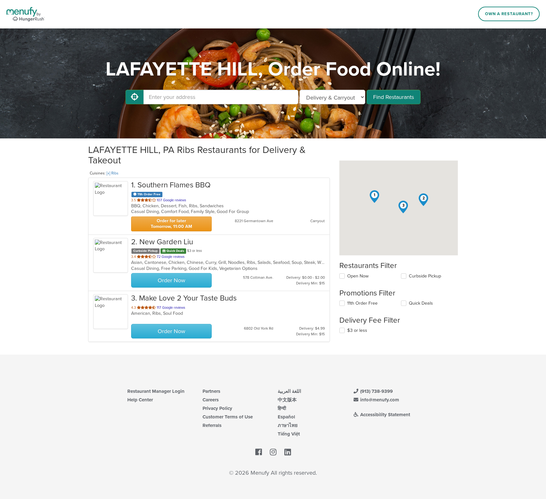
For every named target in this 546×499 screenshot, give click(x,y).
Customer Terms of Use (228, 417)
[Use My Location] (134, 97)
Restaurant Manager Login (156, 391)
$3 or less (357, 330)
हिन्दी (282, 408)
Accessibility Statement (384, 414)
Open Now (358, 276)
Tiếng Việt (289, 434)
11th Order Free (362, 303)
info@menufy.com (379, 400)
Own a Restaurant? (509, 13)
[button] (374, 196)
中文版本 (287, 400)
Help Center (140, 400)
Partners (211, 391)
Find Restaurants (393, 97)
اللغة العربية (289, 391)
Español (286, 417)
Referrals (212, 425)
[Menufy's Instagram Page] (273, 452)
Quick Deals (421, 303)
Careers (211, 400)
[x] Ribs (112, 173)
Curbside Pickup (425, 276)
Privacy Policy (217, 408)
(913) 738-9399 (376, 391)
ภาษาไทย (288, 425)
